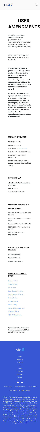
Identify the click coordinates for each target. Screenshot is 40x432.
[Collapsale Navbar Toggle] (37, 4)
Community (20, 374)
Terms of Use (12, 284)
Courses (20, 362)
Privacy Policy (13, 281)
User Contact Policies (15, 294)
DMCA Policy (12, 305)
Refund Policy (13, 298)
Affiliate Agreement (15, 315)
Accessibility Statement (16, 308)
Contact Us (23, 148)
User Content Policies (15, 291)
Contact (20, 377)
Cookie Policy (13, 301)
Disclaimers (12, 288)
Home (20, 356)
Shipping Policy (13, 311)
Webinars (20, 359)
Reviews (20, 371)
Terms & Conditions (20, 387)
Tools (20, 368)
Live (20, 365)
